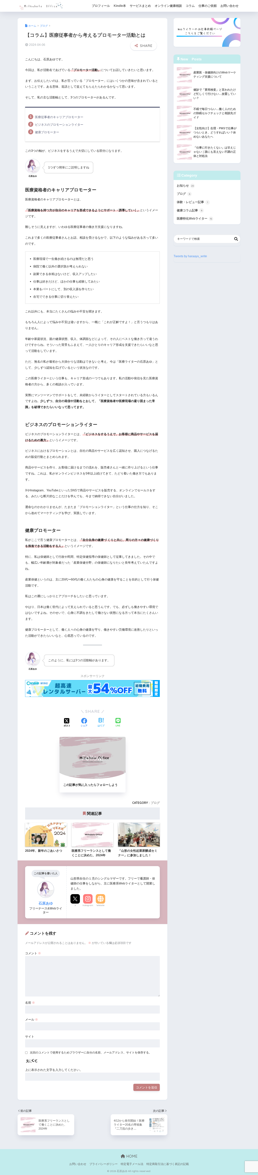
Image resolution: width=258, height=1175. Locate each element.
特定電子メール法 (132, 1164)
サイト (29, 1036)
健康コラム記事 (189, 210)
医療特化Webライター (194, 218)
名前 (30, 1002)
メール (31, 1019)
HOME (131, 1156)
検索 (236, 239)
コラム (190, 5)
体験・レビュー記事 (192, 202)
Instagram (88, 905)
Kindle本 (120, 5)
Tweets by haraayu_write (190, 256)
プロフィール (101, 5)
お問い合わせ (229, 5)
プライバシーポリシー (103, 1164)
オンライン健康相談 (168, 5)
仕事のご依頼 (208, 5)
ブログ (155, 803)
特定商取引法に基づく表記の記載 (167, 1164)
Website (100, 905)
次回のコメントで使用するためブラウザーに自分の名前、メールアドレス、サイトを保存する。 (91, 1052)
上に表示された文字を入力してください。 (54, 1069)
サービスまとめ (140, 5)
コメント (33, 953)
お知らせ (185, 185)
